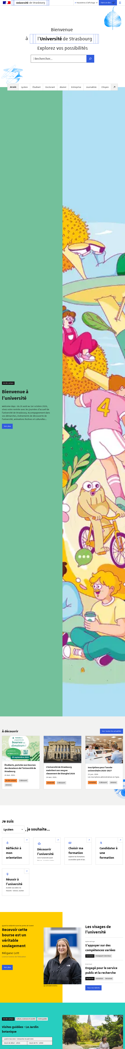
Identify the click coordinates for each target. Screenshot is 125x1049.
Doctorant (50, 87)
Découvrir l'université (45, 851)
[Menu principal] (120, 2)
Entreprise (76, 87)
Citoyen (105, 87)
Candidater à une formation (109, 853)
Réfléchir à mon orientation (14, 853)
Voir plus (7, 426)
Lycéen (24, 87)
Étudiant (37, 87)
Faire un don (106, 2)
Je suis (8, 821)
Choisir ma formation (75, 850)
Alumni (63, 87)
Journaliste (91, 87)
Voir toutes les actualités (111, 731)
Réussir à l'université (14, 881)
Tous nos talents (93, 988)
